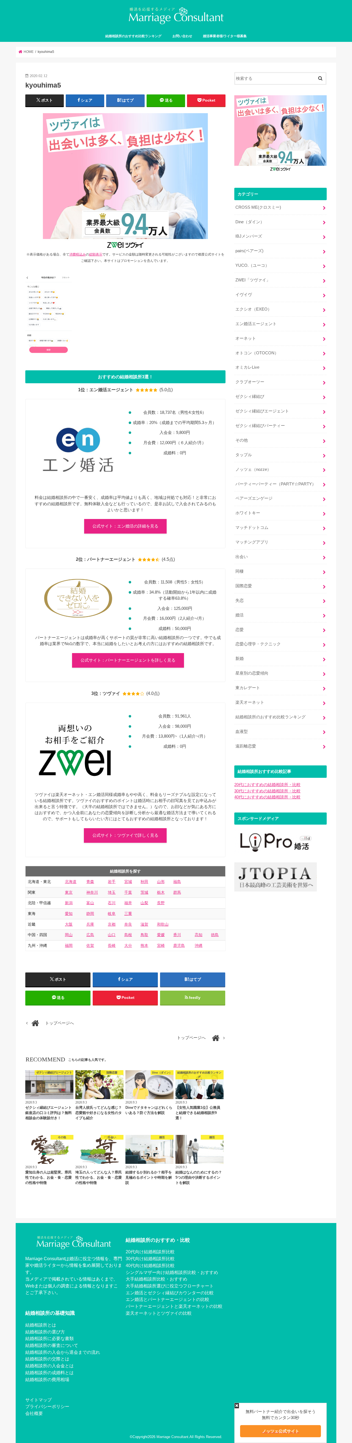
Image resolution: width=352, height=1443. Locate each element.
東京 (69, 892)
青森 (90, 881)
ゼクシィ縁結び (249, 396)
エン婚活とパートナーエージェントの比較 (167, 1299)
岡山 (69, 935)
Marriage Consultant (172, 1437)
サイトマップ (38, 1399)
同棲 (239, 571)
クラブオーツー (249, 382)
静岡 (90, 913)
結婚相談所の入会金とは (49, 1365)
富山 (90, 903)
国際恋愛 (243, 586)
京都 (112, 924)
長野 (161, 903)
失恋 (239, 600)
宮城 (128, 881)
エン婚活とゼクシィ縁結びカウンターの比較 (170, 1292)
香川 (177, 935)
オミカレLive (247, 367)
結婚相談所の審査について (51, 1345)
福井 (128, 903)
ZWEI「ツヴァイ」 (252, 280)
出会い (241, 557)
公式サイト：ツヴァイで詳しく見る (125, 835)
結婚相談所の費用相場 (47, 1379)
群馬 (177, 892)
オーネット (245, 338)
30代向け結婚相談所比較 (150, 1258)
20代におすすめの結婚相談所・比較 (267, 784)
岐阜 (112, 913)
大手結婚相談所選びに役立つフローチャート (170, 1285)
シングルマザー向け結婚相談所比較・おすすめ (172, 1272)
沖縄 (198, 945)
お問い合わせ (182, 36)
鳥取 (144, 935)
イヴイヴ (243, 294)
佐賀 (90, 945)
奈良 (128, 924)
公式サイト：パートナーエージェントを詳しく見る (128, 660)
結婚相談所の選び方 (45, 1331)
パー (130, 1306)
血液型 (241, 731)
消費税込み (77, 254)
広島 (90, 935)
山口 (112, 935)
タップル (243, 455)
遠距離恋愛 (245, 746)
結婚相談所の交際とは (47, 1358)
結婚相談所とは (40, 1324)
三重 (128, 913)
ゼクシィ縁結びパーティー (260, 425)
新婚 (239, 658)
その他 (241, 440)
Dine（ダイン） (249, 222)
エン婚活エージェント (256, 324)
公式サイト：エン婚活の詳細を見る (125, 526)
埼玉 (112, 892)
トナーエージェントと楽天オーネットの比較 (178, 1306)
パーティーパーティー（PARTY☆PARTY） (275, 484)
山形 (161, 881)
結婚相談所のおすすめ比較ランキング (133, 36)
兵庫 (90, 924)
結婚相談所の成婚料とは (49, 1372)
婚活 (239, 615)
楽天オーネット (249, 702)
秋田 (144, 881)
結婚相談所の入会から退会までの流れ (62, 1352)
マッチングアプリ (251, 542)
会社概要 (34, 1413)
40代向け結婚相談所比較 (150, 1265)
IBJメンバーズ (248, 236)
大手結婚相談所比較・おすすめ (156, 1278)
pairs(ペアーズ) (249, 251)
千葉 (128, 892)
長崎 (112, 945)
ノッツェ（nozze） (253, 469)
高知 (198, 935)
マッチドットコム (251, 527)
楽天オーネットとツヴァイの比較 (159, 1313)
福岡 (69, 945)
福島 (177, 881)
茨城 (144, 892)
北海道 (70, 881)
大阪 (69, 924)
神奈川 (92, 892)
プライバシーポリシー (47, 1406)
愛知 (69, 913)
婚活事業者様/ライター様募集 (225, 36)
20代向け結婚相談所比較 (150, 1251)
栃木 (161, 892)
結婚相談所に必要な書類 (49, 1338)
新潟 (69, 903)
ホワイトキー (247, 513)
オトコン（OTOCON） (257, 353)
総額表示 (95, 254)
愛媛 (161, 935)
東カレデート (247, 688)
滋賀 (144, 924)
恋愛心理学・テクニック (258, 644)
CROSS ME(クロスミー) (258, 207)
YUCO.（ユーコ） (252, 265)
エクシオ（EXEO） (253, 309)
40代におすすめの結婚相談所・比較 (267, 797)
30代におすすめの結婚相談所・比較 (267, 791)
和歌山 (163, 924)
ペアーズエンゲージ (254, 498)
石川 (112, 903)
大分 (128, 945)
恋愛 (239, 629)
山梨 (144, 903)
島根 (128, 935)
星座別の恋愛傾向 (251, 673)
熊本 (144, 945)
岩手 (112, 881)
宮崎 (161, 945)
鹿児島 (179, 945)
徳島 (215, 935)
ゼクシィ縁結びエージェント (262, 411)
